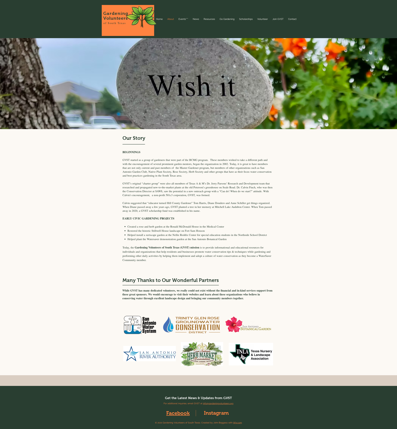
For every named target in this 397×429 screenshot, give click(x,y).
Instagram (216, 413)
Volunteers (115, 18)
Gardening (115, 13)
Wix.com (237, 422)
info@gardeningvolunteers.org (218, 403)
